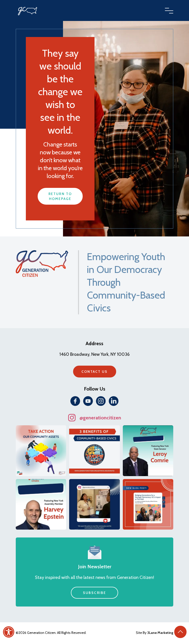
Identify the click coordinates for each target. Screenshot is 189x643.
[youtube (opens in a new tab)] (88, 401)
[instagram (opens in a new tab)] (101, 401)
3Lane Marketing (160, 632)
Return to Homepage (60, 196)
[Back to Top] (180, 632)
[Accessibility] (8, 632)
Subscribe (94, 592)
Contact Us (94, 371)
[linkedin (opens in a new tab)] (114, 401)
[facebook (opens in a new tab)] (75, 401)
